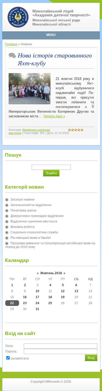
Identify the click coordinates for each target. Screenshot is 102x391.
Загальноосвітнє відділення (31, 205)
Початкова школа (23, 210)
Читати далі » (54, 116)
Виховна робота (22, 227)
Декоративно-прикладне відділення (37, 216)
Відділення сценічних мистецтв (33, 221)
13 (76, 291)
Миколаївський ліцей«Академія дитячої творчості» (61, 13)
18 (50, 297)
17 (37, 297)
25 (50, 303)
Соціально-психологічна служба (34, 232)
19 (63, 297)
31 (37, 309)
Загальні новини (22, 199)
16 (25, 297)
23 (25, 303)
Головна (11, 44)
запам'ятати (19, 358)
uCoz (60, 387)
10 (37, 291)
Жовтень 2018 (51, 273)
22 (12, 303)
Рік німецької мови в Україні (30, 238)
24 (37, 303)
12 (63, 291)
